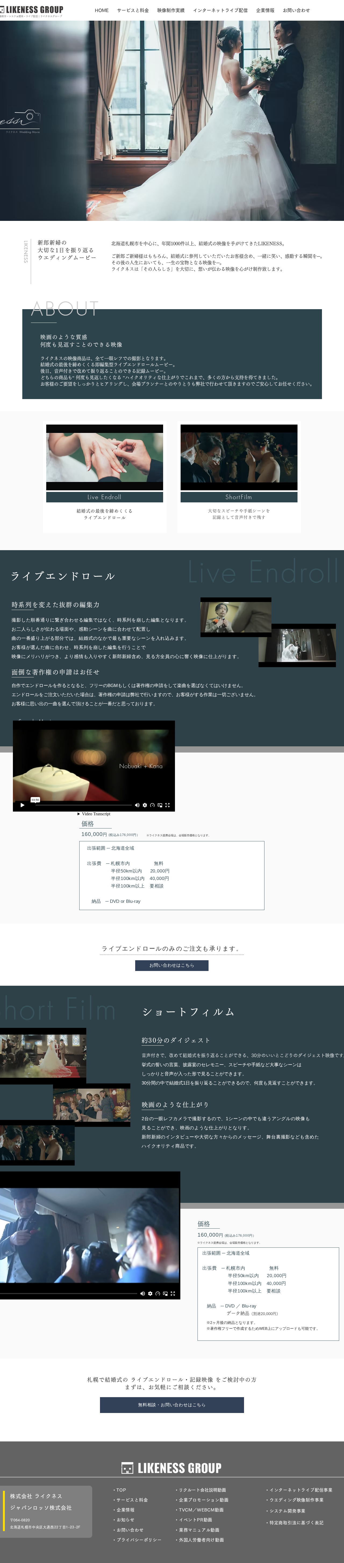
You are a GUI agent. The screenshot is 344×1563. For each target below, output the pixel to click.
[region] (105, 477)
